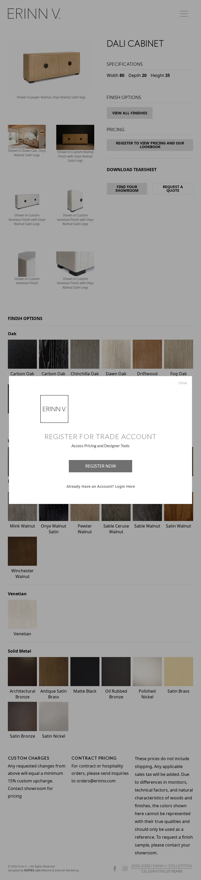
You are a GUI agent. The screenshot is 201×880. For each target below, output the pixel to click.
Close (182, 382)
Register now (100, 466)
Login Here (125, 486)
